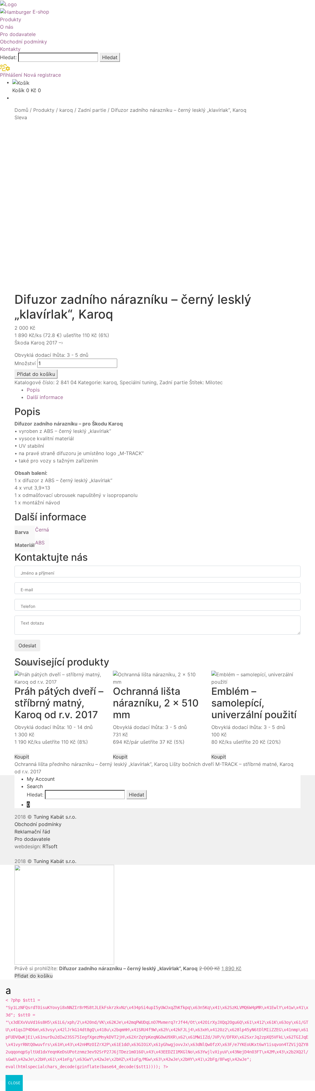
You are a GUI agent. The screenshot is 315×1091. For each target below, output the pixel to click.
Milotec (214, 382)
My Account (41, 779)
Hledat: (8, 57)
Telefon (28, 606)
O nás (6, 27)
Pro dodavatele (18, 34)
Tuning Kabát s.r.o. (55, 817)
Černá (42, 530)
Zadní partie (92, 110)
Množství (25, 363)
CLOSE (14, 1083)
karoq (66, 110)
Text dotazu (32, 623)
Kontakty (10, 49)
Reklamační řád (32, 831)
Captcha (29, 663)
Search (35, 786)
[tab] (164, 389)
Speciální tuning (138, 382)
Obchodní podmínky (23, 42)
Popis (33, 390)
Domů (21, 110)
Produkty (10, 19)
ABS (40, 542)
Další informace (45, 397)
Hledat (110, 57)
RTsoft (50, 846)
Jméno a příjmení (37, 573)
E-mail (27, 589)
